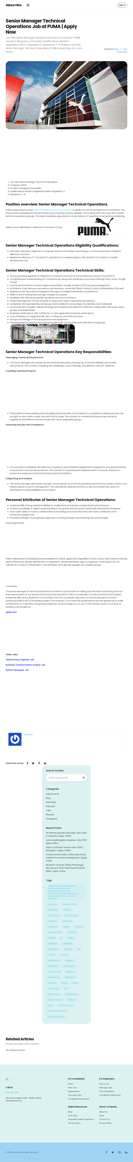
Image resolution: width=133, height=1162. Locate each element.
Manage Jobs (105, 1087)
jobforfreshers (54, 960)
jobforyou (70, 960)
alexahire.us (53, 910)
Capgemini (53, 926)
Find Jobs (72, 1087)
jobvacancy (70, 977)
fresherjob (52, 943)
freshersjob (67, 943)
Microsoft (52, 983)
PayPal (64, 983)
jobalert (51, 955)
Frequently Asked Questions (81, 1119)
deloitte (51, 938)
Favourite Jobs (75, 1095)
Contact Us (104, 1119)
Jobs (124, 49)
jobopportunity (54, 971)
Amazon (67, 910)
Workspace (51, 818)
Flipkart (71, 938)
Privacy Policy (74, 1123)
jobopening (53, 966)
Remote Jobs (53, 994)
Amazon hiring (71, 915)
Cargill (66, 926)
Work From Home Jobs (57, 1011)
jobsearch (70, 971)
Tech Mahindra (71, 994)
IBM (79, 949)
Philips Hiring (53, 988)
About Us (103, 1112)
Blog (116, 49)
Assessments (52, 793)
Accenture (52, 904)
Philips (75, 983)
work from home (66, 1005)
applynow (52, 921)
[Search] (84, 777)
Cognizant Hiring (55, 932)
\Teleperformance (56, 1016)
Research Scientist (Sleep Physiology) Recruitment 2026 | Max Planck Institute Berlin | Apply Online (65, 868)
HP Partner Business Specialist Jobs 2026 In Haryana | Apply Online (66, 834)
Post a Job (104, 1084)
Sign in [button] (122, 5)
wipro (50, 1005)
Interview (50, 806)
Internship (51, 802)
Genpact (68, 949)
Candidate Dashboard (78, 1099)
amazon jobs (53, 915)
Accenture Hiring (69, 904)
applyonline (67, 921)
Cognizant (78, 926)
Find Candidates (107, 1091)
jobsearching (53, 977)
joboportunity (69, 966)
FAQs (101, 1115)
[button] (28, 5)
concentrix (72, 932)
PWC (66, 988)
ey (61, 938)
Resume (50, 814)
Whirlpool (72, 1000)
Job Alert (64, 955)
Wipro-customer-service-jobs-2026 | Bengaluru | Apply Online (64, 849)
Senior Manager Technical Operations (53, 209)
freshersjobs (53, 949)
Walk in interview (55, 1000)
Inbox (70, 1084)
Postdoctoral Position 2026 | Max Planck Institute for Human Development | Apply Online (66, 857)
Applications (74, 1091)
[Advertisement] (66, 161)
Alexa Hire (13, 5)
